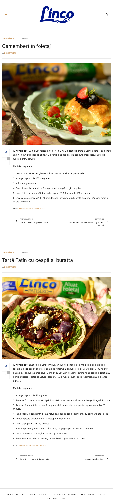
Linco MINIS (52, 498)
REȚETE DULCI (13, 495)
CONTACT (102, 495)
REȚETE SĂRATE (8, 38)
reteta (43, 209)
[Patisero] (56, 14)
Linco (63, 498)
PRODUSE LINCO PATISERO (65, 495)
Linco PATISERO (10, 53)
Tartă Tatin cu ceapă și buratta (37, 260)
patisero (27, 209)
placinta (35, 209)
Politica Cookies (86, 495)
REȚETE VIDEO (44, 495)
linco (20, 209)
